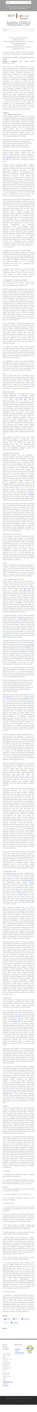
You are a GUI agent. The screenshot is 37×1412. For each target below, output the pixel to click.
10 (3, 390)
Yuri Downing (7, 157)
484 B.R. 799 (30, 646)
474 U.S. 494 (7, 696)
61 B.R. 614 (19, 1016)
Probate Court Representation (18, 1351)
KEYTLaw (6, 1385)
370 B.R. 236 (7, 1093)
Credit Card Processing (30, 1352)
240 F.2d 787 (30, 902)
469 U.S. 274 (27, 698)
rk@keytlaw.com (22, 8)
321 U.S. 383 (21, 893)
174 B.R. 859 (22, 619)
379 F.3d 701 (15, 1021)
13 (3, 996)
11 (3, 770)
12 (3, 929)
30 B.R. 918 (23, 774)
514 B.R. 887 (20, 399)
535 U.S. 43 (14, 875)
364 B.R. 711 (30, 880)
